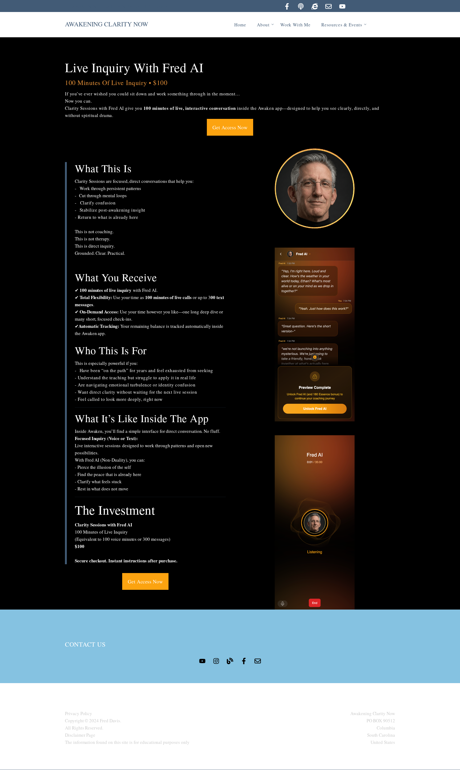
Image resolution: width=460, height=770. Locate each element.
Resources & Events (341, 25)
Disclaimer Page (80, 735)
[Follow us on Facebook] (287, 6)
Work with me (295, 25)
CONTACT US (85, 644)
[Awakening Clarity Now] (314, 6)
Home (240, 25)
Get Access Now (230, 127)
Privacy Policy (78, 713)
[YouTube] (342, 6)
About (263, 25)
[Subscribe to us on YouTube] (202, 661)
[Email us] (328, 6)
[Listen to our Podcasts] (300, 6)
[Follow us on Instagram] (216, 661)
